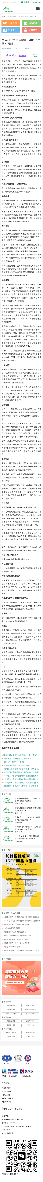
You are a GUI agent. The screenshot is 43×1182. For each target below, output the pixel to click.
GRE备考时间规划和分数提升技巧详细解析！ (21, 783)
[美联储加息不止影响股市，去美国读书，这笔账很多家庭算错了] (8, 827)
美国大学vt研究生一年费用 (14, 762)
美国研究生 (29, 49)
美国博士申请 (30, 1036)
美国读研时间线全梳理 (12, 947)
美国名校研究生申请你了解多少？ (16, 932)
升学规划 (12, 23)
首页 (3, 16)
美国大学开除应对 (30, 1009)
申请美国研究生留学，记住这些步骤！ (17, 943)
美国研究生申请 (11, 1032)
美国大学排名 (11, 1009)
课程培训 (33, 23)
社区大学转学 (30, 1014)
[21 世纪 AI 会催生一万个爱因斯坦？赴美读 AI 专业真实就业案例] (8, 836)
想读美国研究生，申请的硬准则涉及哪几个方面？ (21, 950)
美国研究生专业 (30, 1032)
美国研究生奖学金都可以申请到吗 (17, 759)
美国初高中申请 (7, 1098)
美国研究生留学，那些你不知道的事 (16, 924)
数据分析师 (14, 1174)
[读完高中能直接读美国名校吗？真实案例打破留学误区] (8, 808)
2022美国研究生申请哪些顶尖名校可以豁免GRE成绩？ (23, 917)
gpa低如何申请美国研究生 (13, 928)
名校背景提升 (6, 1088)
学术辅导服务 (6, 1091)
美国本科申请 (11, 1005)
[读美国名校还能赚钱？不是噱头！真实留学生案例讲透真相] (8, 798)
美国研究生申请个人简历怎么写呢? (16, 939)
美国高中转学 (11, 1025)
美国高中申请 (30, 1021)
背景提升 (12, 30)
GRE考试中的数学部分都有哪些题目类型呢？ (21, 776)
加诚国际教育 (6, 49)
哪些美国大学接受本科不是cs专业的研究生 (20, 755)
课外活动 (33, 30)
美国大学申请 (6, 1102)
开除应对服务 (6, 1095)
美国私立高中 (11, 1021)
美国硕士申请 (11, 1036)
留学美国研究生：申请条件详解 (16, 765)
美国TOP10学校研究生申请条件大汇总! (17, 936)
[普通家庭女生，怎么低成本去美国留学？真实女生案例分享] (8, 817)
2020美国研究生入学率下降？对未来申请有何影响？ (22, 921)
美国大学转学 (30, 1005)
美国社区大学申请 (11, 1014)
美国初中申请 (30, 1025)
